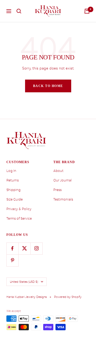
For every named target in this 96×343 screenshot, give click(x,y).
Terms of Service (19, 218)
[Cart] (87, 11)
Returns (12, 180)
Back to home (48, 86)
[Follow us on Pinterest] (12, 260)
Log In (11, 171)
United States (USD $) (24, 282)
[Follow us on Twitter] (24, 248)
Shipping (13, 190)
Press (57, 190)
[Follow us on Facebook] (12, 248)
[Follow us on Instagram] (36, 248)
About (58, 171)
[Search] (19, 11)
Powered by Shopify (68, 297)
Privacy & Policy (18, 209)
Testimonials (63, 199)
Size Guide (14, 199)
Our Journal (62, 180)
